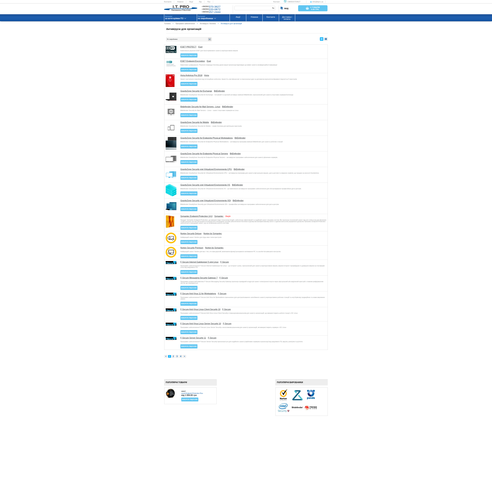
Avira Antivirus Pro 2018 (191, 75)
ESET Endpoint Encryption (192, 61)
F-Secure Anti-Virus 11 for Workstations (198, 294)
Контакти (167, 2)
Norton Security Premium (191, 248)
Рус (208, 2)
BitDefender (219, 91)
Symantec (218, 216)
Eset (200, 47)
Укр (200, 2)
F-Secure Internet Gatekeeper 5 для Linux (199, 262)
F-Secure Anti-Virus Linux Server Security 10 (200, 324)
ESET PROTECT (188, 47)
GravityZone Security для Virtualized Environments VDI (205, 201)
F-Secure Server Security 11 (193, 338)
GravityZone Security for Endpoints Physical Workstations (206, 138)
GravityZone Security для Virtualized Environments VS (205, 185)
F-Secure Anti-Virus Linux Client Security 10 (200, 309)
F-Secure (224, 262)
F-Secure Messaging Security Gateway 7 (199, 278)
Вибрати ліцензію (189, 55)
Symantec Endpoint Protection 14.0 (196, 216)
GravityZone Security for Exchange (196, 91)
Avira (206, 75)
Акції (191, 2)
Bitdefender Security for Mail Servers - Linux (200, 107)
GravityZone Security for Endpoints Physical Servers (204, 154)
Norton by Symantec (212, 234)
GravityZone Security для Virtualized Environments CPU (206, 169)
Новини (180, 2)
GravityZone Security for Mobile (194, 122)
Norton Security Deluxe (191, 234)
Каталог (174, 17)
